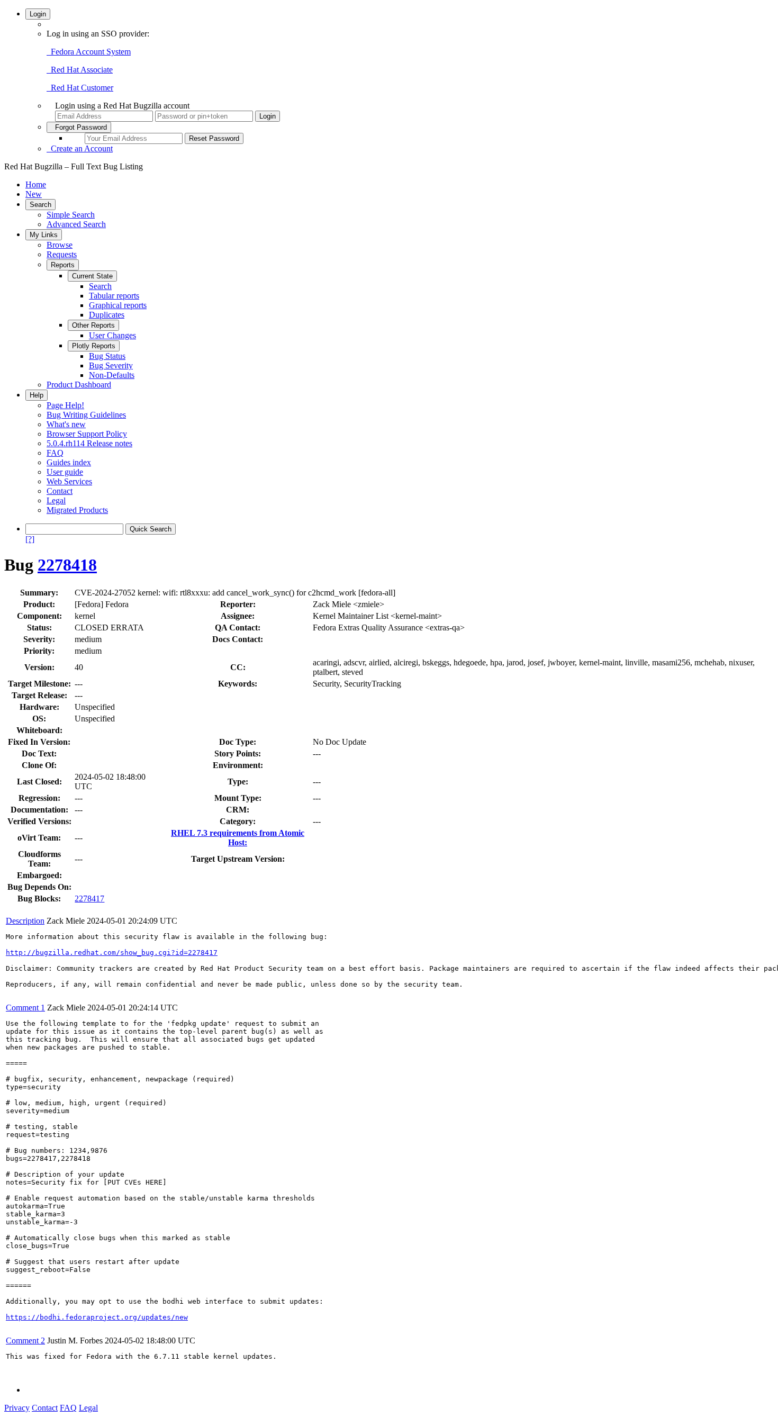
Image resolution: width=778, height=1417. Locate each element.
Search (40, 205)
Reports (63, 265)
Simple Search (71, 214)
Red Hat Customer (80, 87)
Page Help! (65, 405)
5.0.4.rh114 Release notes (89, 443)
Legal (56, 500)
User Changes (112, 335)
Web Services (69, 481)
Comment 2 (25, 1340)
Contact (60, 490)
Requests (62, 254)
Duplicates (106, 314)
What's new (66, 424)
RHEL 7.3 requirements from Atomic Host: (237, 837)
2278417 (89, 898)
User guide (65, 471)
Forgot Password (79, 127)
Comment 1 (25, 1007)
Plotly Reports (93, 346)
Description (25, 920)
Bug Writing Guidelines (86, 414)
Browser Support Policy (87, 433)
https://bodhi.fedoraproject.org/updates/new (97, 1317)
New (33, 193)
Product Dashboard (79, 384)
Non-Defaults (111, 375)
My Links (44, 235)
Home (35, 184)
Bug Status (107, 355)
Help (36, 395)
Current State (92, 276)
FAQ (55, 452)
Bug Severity (111, 365)
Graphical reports (118, 305)
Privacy (17, 1407)
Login (38, 14)
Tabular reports (114, 295)
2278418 (67, 564)
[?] (29, 539)
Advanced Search (76, 224)
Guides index (69, 462)
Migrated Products (77, 510)
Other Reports (93, 325)
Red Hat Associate (80, 69)
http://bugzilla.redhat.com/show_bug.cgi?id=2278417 (112, 952)
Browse (60, 244)
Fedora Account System (89, 51)
